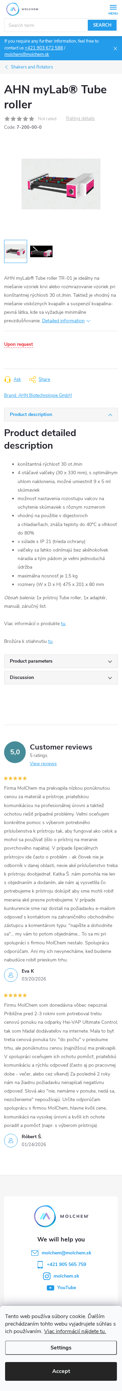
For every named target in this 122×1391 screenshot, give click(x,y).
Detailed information (63, 321)
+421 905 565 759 (66, 1264)
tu (63, 623)
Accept (61, 1371)
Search (102, 25)
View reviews (43, 764)
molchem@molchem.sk (26, 54)
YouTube (66, 1287)
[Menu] (113, 9)
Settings (61, 1347)
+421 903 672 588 (44, 48)
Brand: (38, 395)
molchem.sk (66, 1276)
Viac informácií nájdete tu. (75, 1331)
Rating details (80, 119)
